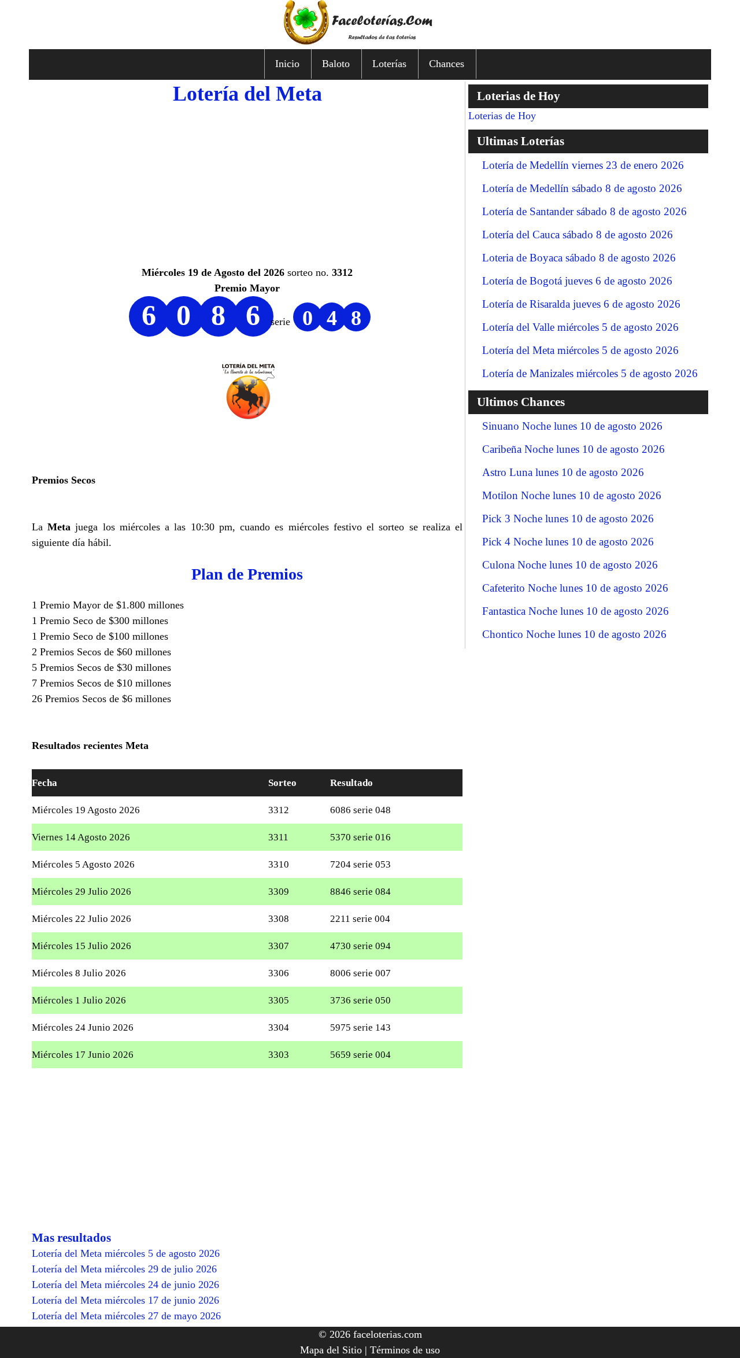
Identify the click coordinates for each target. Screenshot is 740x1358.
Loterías (389, 63)
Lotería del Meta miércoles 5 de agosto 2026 (580, 350)
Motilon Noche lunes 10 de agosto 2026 (571, 495)
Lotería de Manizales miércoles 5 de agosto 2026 (590, 373)
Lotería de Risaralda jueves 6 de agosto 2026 (581, 304)
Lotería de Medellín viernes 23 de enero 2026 (583, 165)
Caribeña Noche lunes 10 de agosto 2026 (573, 449)
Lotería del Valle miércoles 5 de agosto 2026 (580, 327)
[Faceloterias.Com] (370, 41)
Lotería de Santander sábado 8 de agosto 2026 (584, 211)
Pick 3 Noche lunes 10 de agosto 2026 (568, 518)
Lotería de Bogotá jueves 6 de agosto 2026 (577, 281)
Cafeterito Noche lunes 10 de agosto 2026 (575, 588)
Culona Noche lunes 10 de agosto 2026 (570, 565)
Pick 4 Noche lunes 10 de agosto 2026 (568, 542)
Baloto (336, 63)
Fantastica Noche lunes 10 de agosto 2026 (575, 611)
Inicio (287, 63)
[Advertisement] (247, 184)
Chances (446, 63)
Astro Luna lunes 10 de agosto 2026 (563, 472)
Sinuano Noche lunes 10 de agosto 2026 (572, 426)
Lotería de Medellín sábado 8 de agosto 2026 (582, 188)
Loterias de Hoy (502, 115)
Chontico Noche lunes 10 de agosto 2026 (574, 634)
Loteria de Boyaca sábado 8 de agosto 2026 (579, 258)
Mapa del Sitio (331, 1350)
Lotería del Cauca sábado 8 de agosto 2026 (577, 234)
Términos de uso (405, 1350)
